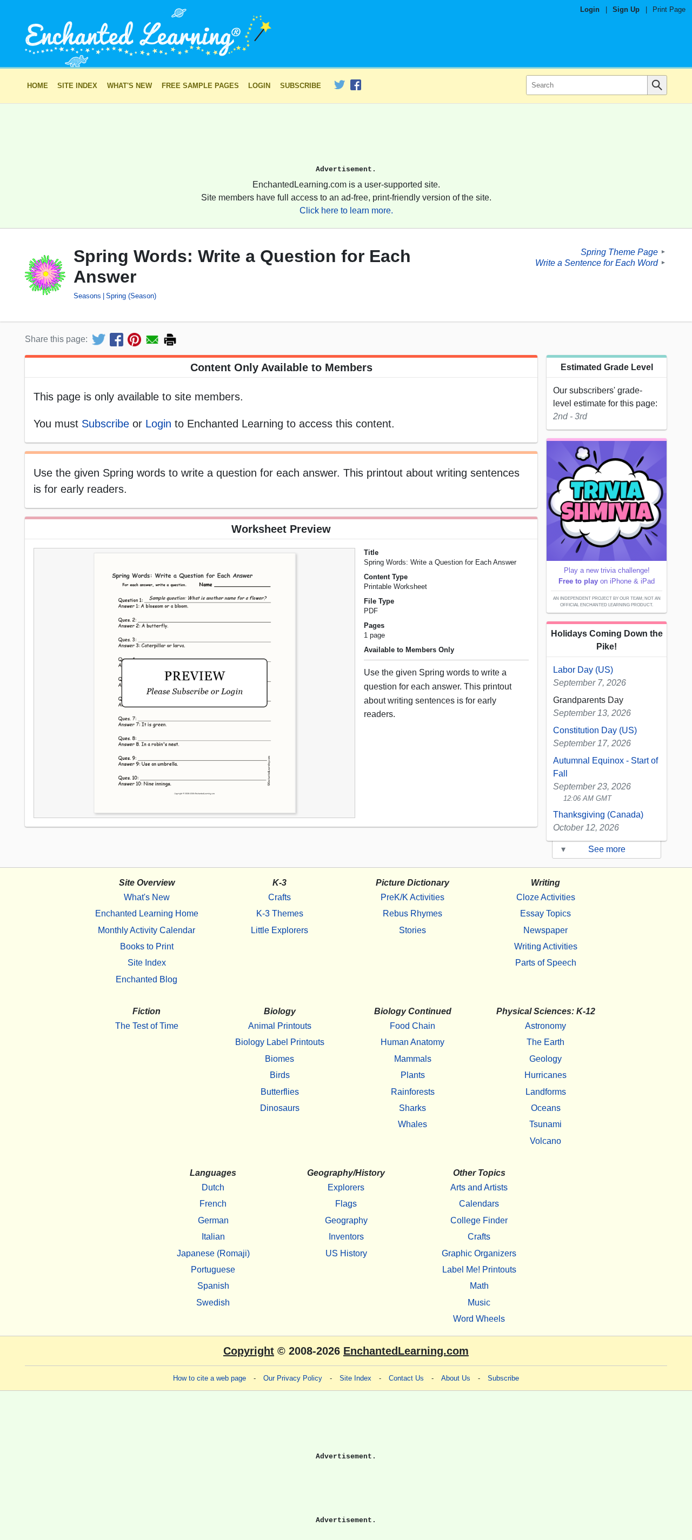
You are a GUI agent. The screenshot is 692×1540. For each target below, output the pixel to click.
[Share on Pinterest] (134, 339)
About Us (455, 1378)
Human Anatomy (412, 1042)
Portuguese (213, 1269)
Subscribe (300, 86)
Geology (545, 1058)
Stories (412, 930)
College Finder (479, 1220)
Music (479, 1302)
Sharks (412, 1108)
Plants (413, 1075)
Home (37, 86)
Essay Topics (545, 913)
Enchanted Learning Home (146, 913)
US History (346, 1253)
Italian (213, 1236)
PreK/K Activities (412, 897)
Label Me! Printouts (479, 1269)
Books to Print (147, 946)
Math (479, 1285)
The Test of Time (146, 1025)
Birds (280, 1075)
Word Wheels (479, 1318)
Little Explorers (279, 930)
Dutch (213, 1187)
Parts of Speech (545, 962)
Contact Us (406, 1378)
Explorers (346, 1187)
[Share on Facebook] (116, 339)
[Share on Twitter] (98, 339)
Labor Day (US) (583, 669)
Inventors (346, 1236)
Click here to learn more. (346, 210)
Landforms (545, 1091)
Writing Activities (545, 946)
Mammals (412, 1058)
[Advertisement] (346, 139)
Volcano (545, 1141)
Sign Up (626, 9)
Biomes (279, 1058)
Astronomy (545, 1025)
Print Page (669, 9)
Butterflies (280, 1091)
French (213, 1203)
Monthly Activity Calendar (146, 930)
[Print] (170, 339)
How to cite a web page (209, 1378)
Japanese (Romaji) (213, 1253)
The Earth (545, 1042)
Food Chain (412, 1025)
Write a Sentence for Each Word (596, 262)
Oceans (546, 1108)
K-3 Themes (279, 913)
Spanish (213, 1285)
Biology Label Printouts (279, 1042)
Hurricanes (545, 1075)
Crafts (279, 897)
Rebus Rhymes (412, 913)
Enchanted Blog (146, 979)
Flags (346, 1203)
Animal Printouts (279, 1025)
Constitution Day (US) (595, 730)
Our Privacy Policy (292, 1378)
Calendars (479, 1203)
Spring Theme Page (619, 251)
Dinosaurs (280, 1108)
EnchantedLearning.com (406, 1351)
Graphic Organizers (479, 1253)
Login (590, 9)
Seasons (87, 296)
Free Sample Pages (200, 86)
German (213, 1220)
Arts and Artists (479, 1187)
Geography (346, 1220)
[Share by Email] (152, 339)
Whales (412, 1124)
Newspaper (545, 930)
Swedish (213, 1302)
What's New (129, 86)
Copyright (248, 1351)
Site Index (77, 86)
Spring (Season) (131, 296)
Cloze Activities (545, 897)
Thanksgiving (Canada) (598, 814)
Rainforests (413, 1091)
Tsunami (545, 1124)
